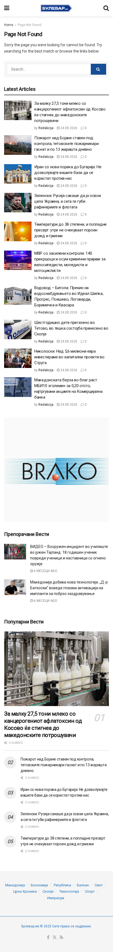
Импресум (55, 898)
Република (62, 885)
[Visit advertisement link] (56, 469)
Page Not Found (29, 25)
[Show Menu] (6, 8)
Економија (39, 885)
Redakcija (45, 128)
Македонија (15, 885)
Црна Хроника (25, 891)
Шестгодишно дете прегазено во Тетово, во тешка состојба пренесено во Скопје (71, 328)
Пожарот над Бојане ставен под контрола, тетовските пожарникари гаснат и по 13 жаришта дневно (66, 143)
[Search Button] (106, 8)
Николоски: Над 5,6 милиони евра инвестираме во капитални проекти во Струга (69, 357)
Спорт (90, 891)
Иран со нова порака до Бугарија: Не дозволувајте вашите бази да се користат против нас (67, 172)
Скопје (48, 891)
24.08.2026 (68, 128)
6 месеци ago (45, 571)
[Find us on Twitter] (54, 937)
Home (8, 25)
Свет (99, 885)
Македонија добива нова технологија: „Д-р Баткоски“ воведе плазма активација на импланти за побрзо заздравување (69, 588)
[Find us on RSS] (61, 937)
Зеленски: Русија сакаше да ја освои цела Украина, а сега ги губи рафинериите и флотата (67, 201)
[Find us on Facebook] (48, 937)
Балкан (83, 885)
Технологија (69, 891)
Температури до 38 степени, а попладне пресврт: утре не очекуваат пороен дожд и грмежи (70, 230)
